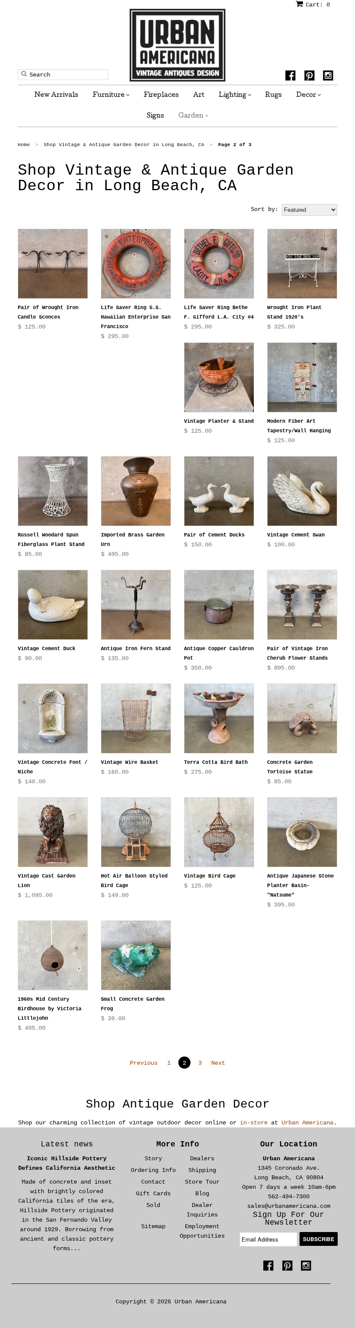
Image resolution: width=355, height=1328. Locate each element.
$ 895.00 (281, 667)
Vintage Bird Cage (210, 876)
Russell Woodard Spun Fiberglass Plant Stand (51, 540)
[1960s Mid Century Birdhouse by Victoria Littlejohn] (53, 955)
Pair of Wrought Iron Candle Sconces (48, 312)
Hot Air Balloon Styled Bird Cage (134, 881)
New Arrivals (56, 96)
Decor (306, 96)
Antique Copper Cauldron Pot (219, 653)
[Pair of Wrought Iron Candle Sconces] (53, 264)
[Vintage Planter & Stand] (219, 377)
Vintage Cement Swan (296, 535)
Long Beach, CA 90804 (288, 1177)
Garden (191, 116)
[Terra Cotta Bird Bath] (219, 718)
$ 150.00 (198, 544)
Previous (144, 1063)
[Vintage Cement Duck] (53, 605)
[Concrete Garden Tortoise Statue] (302, 718)
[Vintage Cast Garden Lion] (53, 832)
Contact (153, 1181)
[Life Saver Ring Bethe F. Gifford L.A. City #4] (219, 264)
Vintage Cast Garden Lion (46, 881)
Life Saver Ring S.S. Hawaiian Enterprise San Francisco (136, 317)
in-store (254, 1122)
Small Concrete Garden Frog (133, 1004)
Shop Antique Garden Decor (178, 1104)
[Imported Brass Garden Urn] (136, 491)
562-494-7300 (289, 1196)
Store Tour (202, 1181)
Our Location (288, 1144)
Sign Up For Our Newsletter (288, 1218)
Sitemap (153, 1226)
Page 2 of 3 (235, 144)
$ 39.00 (113, 1018)
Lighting (233, 96)
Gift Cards (153, 1193)
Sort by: (264, 209)
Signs (155, 116)
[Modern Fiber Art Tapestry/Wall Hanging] (302, 377)
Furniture (109, 96)
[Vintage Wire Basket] (136, 718)
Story (153, 1158)
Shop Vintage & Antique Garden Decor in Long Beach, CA (156, 178)
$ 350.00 (198, 667)
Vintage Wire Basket (129, 763)
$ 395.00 (281, 904)
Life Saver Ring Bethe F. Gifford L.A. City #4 (219, 312)
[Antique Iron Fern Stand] (136, 605)
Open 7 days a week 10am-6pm (289, 1187)
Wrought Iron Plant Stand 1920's (294, 312)
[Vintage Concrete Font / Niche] (53, 718)
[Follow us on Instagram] (329, 76)
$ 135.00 (115, 658)
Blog (202, 1193)
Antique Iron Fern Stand (136, 649)
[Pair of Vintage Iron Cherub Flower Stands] (302, 605)
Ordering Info (153, 1170)
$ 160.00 (115, 772)
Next (218, 1063)
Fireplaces (161, 96)
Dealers (202, 1158)
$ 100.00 (281, 544)
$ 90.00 (30, 658)
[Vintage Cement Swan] (302, 491)
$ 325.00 (281, 326)
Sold (153, 1205)
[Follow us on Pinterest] (310, 76)
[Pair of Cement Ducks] (219, 491)
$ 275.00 (198, 772)
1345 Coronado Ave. (289, 1168)
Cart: (318, 4)
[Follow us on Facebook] (291, 76)
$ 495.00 (115, 554)
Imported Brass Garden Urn (133, 540)
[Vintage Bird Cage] (219, 832)
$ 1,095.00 (35, 895)
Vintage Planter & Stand (219, 421)
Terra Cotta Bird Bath (216, 763)
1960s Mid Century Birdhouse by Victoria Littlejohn (49, 1009)
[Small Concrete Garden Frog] (136, 955)
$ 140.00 (31, 781)
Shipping (202, 1170)
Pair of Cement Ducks (214, 535)
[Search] (24, 73)
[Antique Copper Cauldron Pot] (219, 605)
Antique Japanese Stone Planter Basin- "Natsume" (300, 885)
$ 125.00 (31, 326)
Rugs (273, 96)
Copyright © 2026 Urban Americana (171, 1301)
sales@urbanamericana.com (288, 1206)
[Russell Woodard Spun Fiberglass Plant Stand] (53, 491)
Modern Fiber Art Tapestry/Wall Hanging (299, 426)
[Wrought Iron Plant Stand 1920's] (302, 264)
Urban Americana (307, 1122)
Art (198, 96)
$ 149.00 (115, 895)
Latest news (67, 1144)
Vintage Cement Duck (46, 649)
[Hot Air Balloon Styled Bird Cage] (136, 832)
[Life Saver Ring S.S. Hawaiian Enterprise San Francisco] (136, 264)
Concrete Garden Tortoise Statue (290, 767)
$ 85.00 (30, 554)
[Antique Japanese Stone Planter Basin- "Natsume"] (302, 832)
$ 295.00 (115, 336)
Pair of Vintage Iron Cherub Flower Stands (297, 653)
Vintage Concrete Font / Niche (52, 767)
